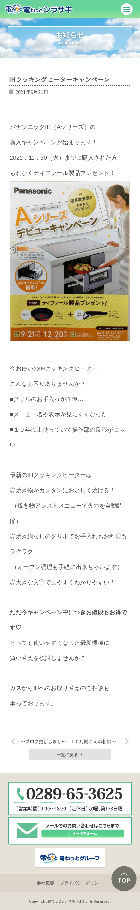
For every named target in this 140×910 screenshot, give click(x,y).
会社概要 (45, 883)
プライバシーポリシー (81, 883)
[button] (127, 9)
